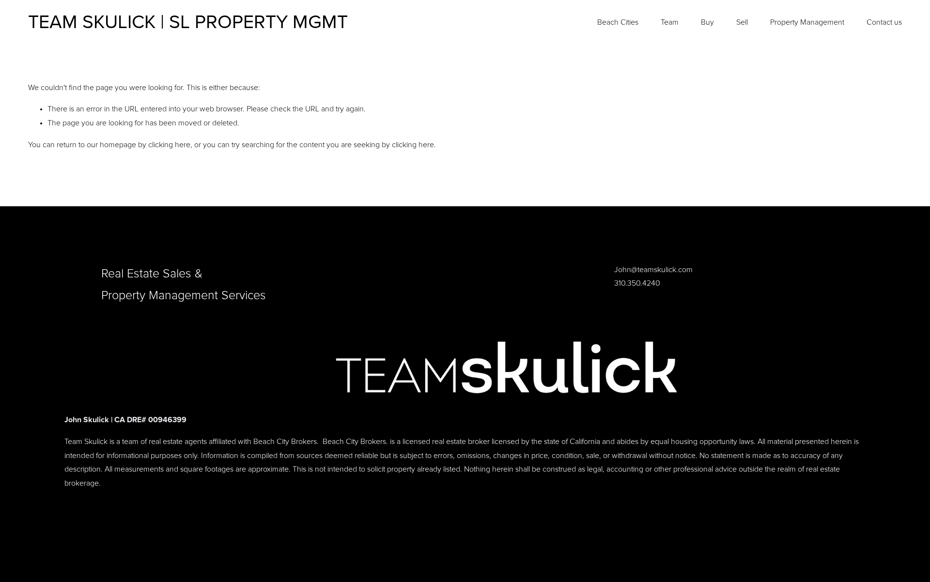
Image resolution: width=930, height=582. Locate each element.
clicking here (169, 145)
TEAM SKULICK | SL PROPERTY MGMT (188, 22)
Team (670, 22)
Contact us (884, 22)
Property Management (807, 22)
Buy (707, 22)
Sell (742, 22)
